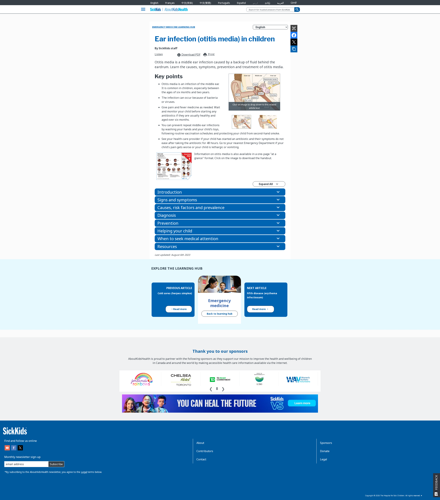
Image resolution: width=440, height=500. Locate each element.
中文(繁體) (205, 2)
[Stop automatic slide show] (217, 388)
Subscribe (56, 464)
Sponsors (326, 443)
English (154, 2)
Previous (211, 388)
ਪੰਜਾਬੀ (294, 2)
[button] (220, 192)
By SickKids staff (166, 48)
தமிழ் (267, 2)
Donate (324, 451)
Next (223, 388)
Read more (180, 309)
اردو (255, 2)
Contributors (204, 451)
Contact (201, 459)
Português (224, 2)
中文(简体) (187, 2)
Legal (84, 472)
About (200, 443)
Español (241, 2)
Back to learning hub (219, 313)
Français (170, 2)
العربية (280, 2)
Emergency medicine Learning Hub (173, 26)
